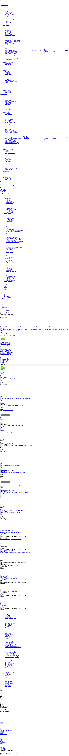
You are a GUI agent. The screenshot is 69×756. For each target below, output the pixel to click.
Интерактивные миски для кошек (6, 342)
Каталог (5, 197)
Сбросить (6, 709)
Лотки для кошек (30, 329)
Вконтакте (5, 319)
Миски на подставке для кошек (5, 349)
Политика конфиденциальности (5, 736)
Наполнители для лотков (44, 329)
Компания (2, 722)
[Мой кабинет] (0, 181)
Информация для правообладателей (6, 737)
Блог (1, 728)
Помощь (1, 733)
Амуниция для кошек (9, 329)
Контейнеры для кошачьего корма (6, 353)
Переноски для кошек (58, 329)
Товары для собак (9, 200)
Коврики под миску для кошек (5, 347)
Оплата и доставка (7, 295)
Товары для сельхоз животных (11, 251)
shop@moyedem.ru (4, 317)
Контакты (2, 725)
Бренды (1, 743)
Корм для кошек (3, 329)
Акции (1, 726)
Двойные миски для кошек (5, 344)
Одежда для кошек (51, 329)
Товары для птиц (9, 260)
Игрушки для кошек (16, 329)
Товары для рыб (9, 268)
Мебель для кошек (36, 329)
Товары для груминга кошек (15, 330)
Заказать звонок (3, 191)
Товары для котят (7, 330)
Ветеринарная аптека (10, 229)
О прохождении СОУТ (4, 738)
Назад (5, 196)
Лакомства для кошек (24, 329)
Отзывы (1, 741)
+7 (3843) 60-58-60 (3, 190)
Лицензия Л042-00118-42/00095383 (6, 730)
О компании (6, 300)
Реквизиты (2, 729)
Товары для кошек (9, 326)
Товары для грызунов (10, 275)
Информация (2, 731)
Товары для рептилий (53, 326)
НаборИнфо (2, 755)
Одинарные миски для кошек (5, 351)
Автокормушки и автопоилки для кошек (7, 336)
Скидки (5, 287)
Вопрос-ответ (2, 742)
